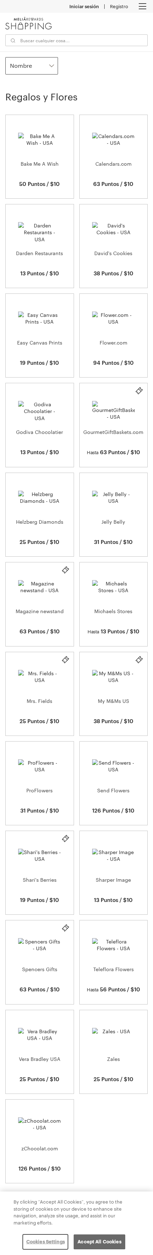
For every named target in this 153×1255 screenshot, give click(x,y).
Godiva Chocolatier (39, 432)
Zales (113, 1059)
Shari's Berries (40, 880)
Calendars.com (113, 164)
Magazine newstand (40, 611)
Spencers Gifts (39, 969)
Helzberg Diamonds (39, 522)
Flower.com (113, 343)
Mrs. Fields (39, 701)
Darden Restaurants (39, 253)
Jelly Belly (113, 522)
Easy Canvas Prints (39, 343)
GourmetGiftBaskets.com (113, 432)
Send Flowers (113, 790)
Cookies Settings (45, 1241)
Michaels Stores (113, 611)
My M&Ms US (113, 701)
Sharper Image (113, 880)
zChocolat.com (39, 1148)
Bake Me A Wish (40, 164)
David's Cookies (113, 253)
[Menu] (142, 6)
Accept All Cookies (99, 1241)
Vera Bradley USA (39, 1059)
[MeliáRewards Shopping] (28, 23)
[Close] (141, 1203)
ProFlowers (39, 790)
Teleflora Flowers (113, 969)
